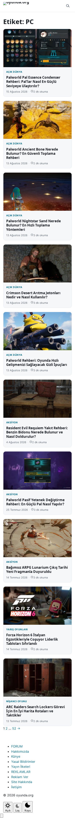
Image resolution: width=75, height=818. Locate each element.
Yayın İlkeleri (20, 767)
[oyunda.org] (18, 6)
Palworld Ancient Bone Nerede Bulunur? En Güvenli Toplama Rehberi (32, 153)
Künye (15, 756)
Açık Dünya (14, 71)
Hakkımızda (20, 751)
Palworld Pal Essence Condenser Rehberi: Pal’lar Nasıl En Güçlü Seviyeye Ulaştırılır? (33, 81)
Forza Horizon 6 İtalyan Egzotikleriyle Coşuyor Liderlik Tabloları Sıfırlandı (32, 639)
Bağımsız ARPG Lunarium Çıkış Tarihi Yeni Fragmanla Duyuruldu (37, 569)
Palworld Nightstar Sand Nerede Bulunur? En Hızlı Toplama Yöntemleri (33, 225)
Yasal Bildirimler (23, 762)
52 (14, 728)
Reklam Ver (19, 777)
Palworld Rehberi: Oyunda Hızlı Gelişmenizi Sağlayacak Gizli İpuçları (36, 362)
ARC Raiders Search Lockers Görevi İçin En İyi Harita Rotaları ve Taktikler (35, 711)
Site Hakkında (21, 782)
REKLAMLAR (20, 772)
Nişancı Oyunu (16, 701)
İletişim (16, 787)
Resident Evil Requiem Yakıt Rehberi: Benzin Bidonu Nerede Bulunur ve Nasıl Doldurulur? (37, 432)
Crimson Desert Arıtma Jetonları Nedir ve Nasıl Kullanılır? (33, 295)
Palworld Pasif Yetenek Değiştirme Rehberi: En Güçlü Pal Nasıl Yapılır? (35, 502)
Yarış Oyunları (17, 629)
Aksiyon (12, 422)
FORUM (17, 746)
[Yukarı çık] (1, 816)
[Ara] (68, 6)
